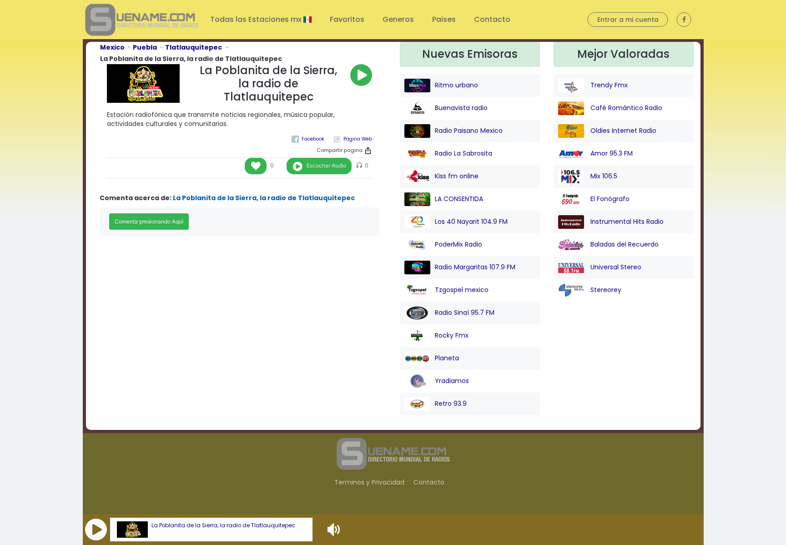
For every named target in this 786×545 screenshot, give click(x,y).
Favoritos (347, 19)
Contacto (492, 19)
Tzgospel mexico (462, 289)
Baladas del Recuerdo (624, 244)
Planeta (447, 358)
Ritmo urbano (456, 85)
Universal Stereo (615, 267)
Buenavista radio (461, 107)
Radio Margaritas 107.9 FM (475, 267)
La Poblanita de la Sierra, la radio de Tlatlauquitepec (223, 525)
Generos (398, 19)
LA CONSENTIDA (459, 198)
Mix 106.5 (603, 176)
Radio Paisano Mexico (469, 130)
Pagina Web (357, 139)
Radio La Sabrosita (463, 153)
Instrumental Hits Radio (626, 221)
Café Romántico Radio (625, 107)
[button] (96, 529)
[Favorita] (256, 166)
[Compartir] (368, 150)
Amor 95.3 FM (611, 153)
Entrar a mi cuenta (628, 19)
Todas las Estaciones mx (256, 19)
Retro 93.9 (451, 403)
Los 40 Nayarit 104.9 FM (471, 221)
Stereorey (605, 289)
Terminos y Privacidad (369, 482)
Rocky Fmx (452, 335)
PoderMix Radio (458, 244)
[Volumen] (335, 529)
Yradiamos (452, 380)
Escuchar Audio (326, 165)
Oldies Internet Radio (622, 130)
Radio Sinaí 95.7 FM (464, 312)
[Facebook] (308, 139)
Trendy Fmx (608, 85)
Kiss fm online (457, 176)
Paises (444, 19)
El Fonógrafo (609, 198)
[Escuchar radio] (361, 75)
